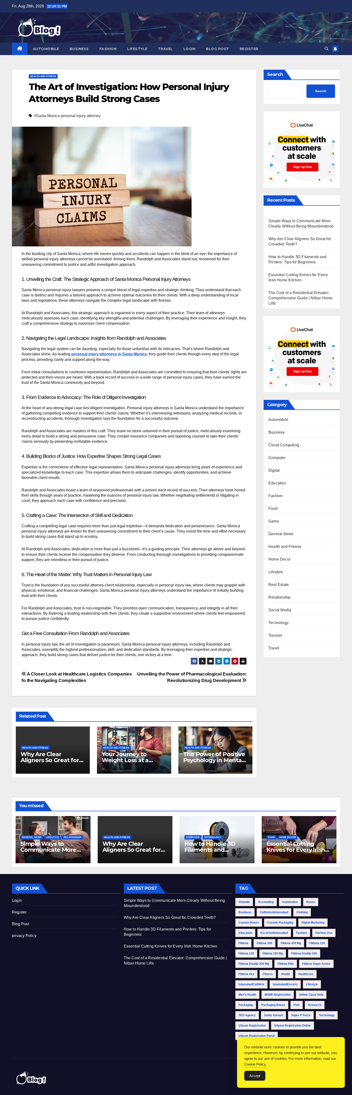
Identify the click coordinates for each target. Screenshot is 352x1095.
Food (273, 508)
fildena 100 (264, 943)
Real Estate (278, 585)
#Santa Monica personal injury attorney (67, 116)
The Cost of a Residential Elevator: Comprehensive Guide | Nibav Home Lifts (300, 298)
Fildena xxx (246, 974)
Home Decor (279, 559)
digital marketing (312, 922)
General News (280, 534)
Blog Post (217, 49)
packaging (245, 1005)
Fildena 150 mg (272, 953)
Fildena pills (286, 963)
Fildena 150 (246, 953)
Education (277, 483)
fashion (301, 933)
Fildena (243, 943)
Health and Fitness (43, 76)
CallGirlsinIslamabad (274, 912)
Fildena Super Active (316, 963)
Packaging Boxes (273, 1005)
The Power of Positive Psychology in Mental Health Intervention (214, 760)
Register (249, 49)
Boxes (310, 902)
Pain (297, 1005)
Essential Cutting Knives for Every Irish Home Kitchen (296, 849)
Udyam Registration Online (292, 1025)
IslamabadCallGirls (251, 984)
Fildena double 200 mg (253, 963)
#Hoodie (244, 902)
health (285, 974)
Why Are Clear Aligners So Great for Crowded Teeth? (50, 760)
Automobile (46, 49)
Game (273, 521)
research (314, 1005)
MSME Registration (278, 994)
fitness (268, 974)
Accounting (266, 902)
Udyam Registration (252, 1025)
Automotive (290, 902)
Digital (274, 470)
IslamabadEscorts (285, 984)
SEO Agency (247, 1015)
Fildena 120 (317, 943)
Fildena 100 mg (291, 943)
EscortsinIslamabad (274, 933)
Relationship (279, 597)
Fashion (108, 49)
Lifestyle (137, 49)
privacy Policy (24, 936)
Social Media (279, 610)
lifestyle (312, 984)
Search (275, 74)
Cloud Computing (283, 445)
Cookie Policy (255, 1064)
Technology (278, 623)
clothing (302, 912)
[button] (327, 49)
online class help (311, 994)
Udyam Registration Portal (256, 1036)
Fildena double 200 (304, 953)
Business (79, 49)
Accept (254, 1076)
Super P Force (301, 1015)
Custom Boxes (248, 922)
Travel (165, 49)
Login (189, 49)
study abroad (273, 1015)
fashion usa (323, 933)
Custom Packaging (280, 922)
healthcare (305, 974)
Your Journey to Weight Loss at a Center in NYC (125, 760)
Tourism (275, 635)
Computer (277, 458)
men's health (247, 994)
